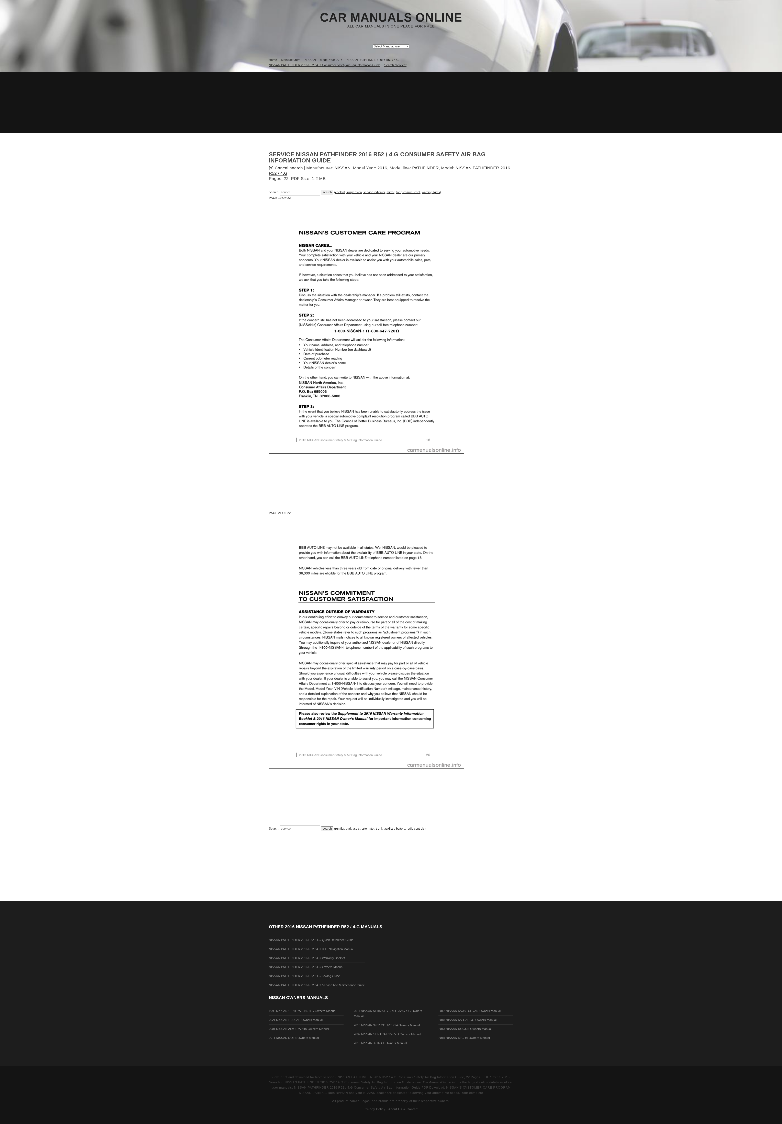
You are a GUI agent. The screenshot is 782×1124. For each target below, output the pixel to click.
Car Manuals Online (391, 17)
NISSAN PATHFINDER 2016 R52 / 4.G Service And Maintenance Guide (317, 985)
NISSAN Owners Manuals (298, 997)
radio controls (416, 828)
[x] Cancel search (286, 168)
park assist (353, 828)
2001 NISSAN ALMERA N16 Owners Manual (299, 1029)
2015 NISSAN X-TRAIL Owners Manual (380, 1043)
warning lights (431, 192)
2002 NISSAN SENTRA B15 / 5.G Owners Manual (387, 1034)
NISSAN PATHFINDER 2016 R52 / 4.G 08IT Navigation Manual (311, 949)
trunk (379, 828)
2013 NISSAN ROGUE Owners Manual (464, 1029)
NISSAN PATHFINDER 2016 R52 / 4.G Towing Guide (304, 976)
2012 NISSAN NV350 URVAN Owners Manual (469, 1011)
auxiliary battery (394, 828)
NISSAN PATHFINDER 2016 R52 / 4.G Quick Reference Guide (311, 940)
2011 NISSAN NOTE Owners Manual (294, 1038)
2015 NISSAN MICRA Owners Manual (464, 1038)
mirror (390, 192)
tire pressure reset (408, 192)
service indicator (374, 192)
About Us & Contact (403, 1109)
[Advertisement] (391, 102)
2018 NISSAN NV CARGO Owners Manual (467, 1020)
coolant (340, 192)
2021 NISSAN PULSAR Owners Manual (296, 1020)
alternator (368, 828)
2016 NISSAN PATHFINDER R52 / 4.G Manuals (333, 926)
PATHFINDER (425, 168)
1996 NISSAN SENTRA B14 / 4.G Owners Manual (302, 1011)
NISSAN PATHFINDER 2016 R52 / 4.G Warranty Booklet (307, 958)
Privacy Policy (375, 1109)
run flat (339, 828)
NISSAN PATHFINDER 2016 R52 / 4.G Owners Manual (306, 967)
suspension (354, 192)
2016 (382, 168)
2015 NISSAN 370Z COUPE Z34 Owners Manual (387, 1025)
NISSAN (342, 168)
